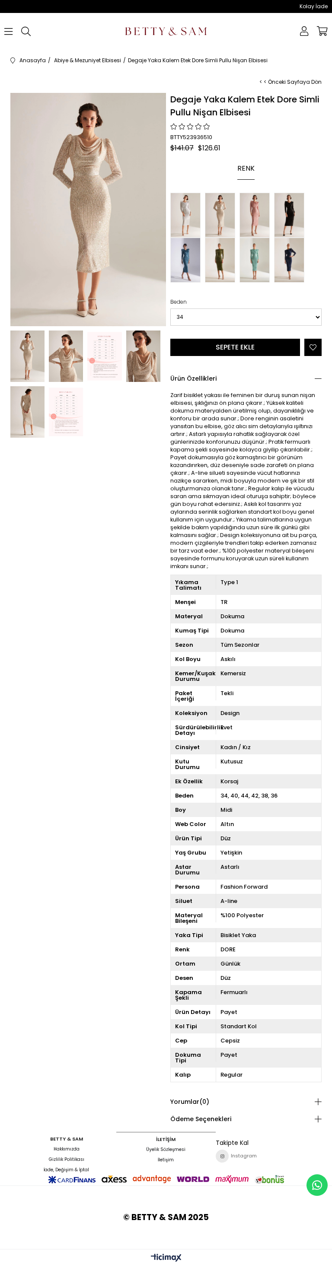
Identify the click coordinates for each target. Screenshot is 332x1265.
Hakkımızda (67, 1149)
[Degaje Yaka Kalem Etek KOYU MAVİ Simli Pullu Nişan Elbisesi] (291, 260)
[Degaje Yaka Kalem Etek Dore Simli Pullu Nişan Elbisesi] (222, 215)
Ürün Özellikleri (193, 378)
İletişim (166, 1160)
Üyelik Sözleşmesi (165, 1150)
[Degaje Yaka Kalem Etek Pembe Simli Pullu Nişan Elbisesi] (256, 215)
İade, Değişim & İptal (66, 1170)
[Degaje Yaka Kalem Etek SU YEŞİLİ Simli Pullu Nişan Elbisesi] (256, 260)
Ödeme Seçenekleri (200, 1119)
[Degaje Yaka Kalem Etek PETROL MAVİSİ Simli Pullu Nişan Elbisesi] (187, 260)
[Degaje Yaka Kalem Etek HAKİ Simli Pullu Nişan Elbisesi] (222, 260)
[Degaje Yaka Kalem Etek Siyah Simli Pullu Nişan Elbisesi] (291, 215)
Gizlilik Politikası (66, 1160)
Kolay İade (314, 6)
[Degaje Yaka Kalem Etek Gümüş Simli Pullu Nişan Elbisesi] (187, 215)
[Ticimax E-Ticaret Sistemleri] (166, 1258)
